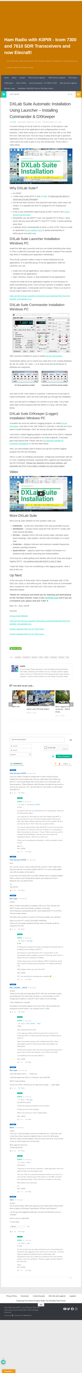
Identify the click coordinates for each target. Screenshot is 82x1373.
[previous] (11, 704)
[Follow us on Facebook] (72, 1308)
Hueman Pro (27, 1315)
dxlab (40, 657)
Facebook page (52, 598)
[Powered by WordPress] (12, 1315)
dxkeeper (34, 657)
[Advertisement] (41, 16)
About (14, 78)
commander (26, 657)
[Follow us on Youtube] (64, 1308)
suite (67, 657)
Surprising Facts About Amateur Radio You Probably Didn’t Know (41, 1301)
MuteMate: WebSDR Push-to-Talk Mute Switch (35, 88)
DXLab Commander (53, 356)
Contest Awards (39, 1296)
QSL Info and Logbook (68, 83)
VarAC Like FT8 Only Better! (38, 709)
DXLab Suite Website (19, 616)
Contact (22, 78)
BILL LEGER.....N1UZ (33, 1023)
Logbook (72, 1296)
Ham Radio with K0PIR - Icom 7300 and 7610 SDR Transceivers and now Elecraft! (40, 46)
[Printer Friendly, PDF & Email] (16, 647)
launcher (61, 657)
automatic (18, 657)
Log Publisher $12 (33, 230)
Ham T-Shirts (21, 83)
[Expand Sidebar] (3, 94)
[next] (71, 704)
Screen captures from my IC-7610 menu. (27, 629)
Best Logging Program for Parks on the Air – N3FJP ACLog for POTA (68, 709)
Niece (28, 1162)
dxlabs (46, 657)
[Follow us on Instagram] (76, 1308)
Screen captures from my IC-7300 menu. (27, 634)
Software (14, 94)
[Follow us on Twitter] (68, 1308)
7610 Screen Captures (36, 78)
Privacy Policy (11, 1296)
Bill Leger (30, 941)
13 (71, 94)
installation (53, 657)
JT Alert (44, 196)
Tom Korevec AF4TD (33, 804)
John (28, 1243)
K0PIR (14, 122)
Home (6, 78)
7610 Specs (72, 78)
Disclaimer (25, 1296)
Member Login (9, 88)
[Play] (41, 493)
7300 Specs (8, 83)
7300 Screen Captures (56, 78)
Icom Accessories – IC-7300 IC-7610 (43, 83)
